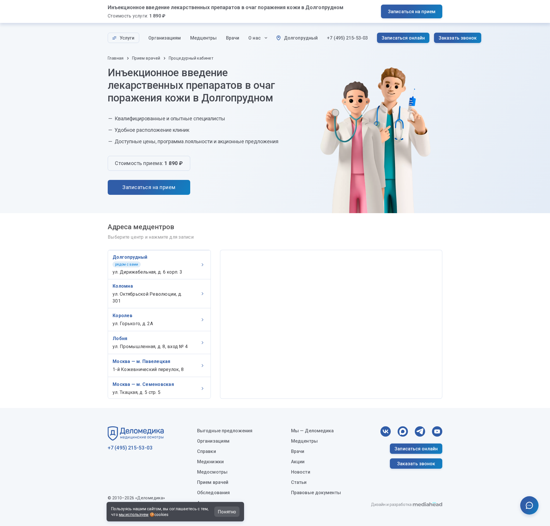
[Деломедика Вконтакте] (385, 431)
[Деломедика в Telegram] (420, 431)
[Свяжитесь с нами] (529, 505)
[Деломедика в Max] (403, 431)
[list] (159, 324)
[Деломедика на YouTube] (437, 431)
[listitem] (159, 264)
